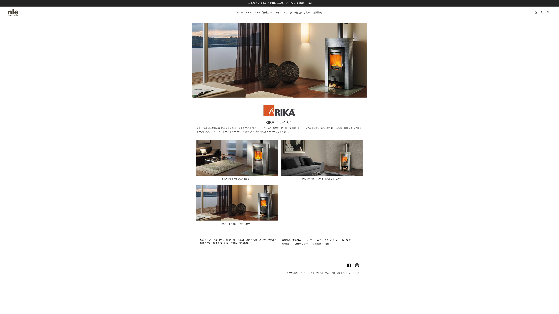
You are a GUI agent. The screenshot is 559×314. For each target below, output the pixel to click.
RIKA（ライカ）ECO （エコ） (237, 178)
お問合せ (346, 239)
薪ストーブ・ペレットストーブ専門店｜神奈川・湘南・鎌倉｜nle (319, 273)
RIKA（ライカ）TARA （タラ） (236, 223)
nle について (331, 239)
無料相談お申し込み (291, 239)
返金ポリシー (301, 243)
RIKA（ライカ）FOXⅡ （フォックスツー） (322, 178)
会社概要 (316, 243)
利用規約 (286, 243)
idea (327, 243)
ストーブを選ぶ (313, 239)
